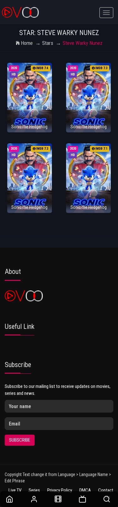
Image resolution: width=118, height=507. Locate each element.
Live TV (14, 490)
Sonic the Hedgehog (29, 126)
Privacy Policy (59, 490)
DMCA (85, 490)
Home (27, 43)
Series (34, 490)
